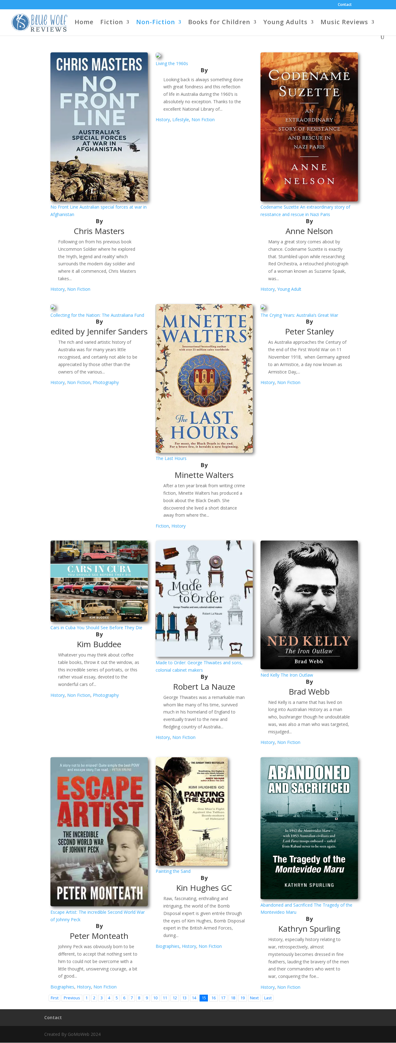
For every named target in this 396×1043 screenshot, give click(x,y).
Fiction (111, 23)
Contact (345, 5)
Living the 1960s (172, 63)
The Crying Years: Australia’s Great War (299, 315)
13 (184, 998)
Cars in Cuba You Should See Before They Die (96, 627)
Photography (106, 382)
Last (268, 998)
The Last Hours (171, 458)
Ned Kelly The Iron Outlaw (286, 675)
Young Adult (289, 289)
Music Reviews (344, 23)
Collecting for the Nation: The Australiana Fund (97, 315)
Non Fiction (78, 289)
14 (194, 998)
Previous (72, 998)
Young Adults (285, 23)
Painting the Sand (173, 871)
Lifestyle (180, 119)
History (57, 289)
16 (213, 998)
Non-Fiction (155, 23)
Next (254, 998)
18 (233, 998)
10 (155, 998)
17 (223, 998)
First (54, 998)
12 (175, 998)
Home (84, 23)
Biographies (62, 987)
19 (242, 998)
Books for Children (219, 23)
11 (165, 998)
